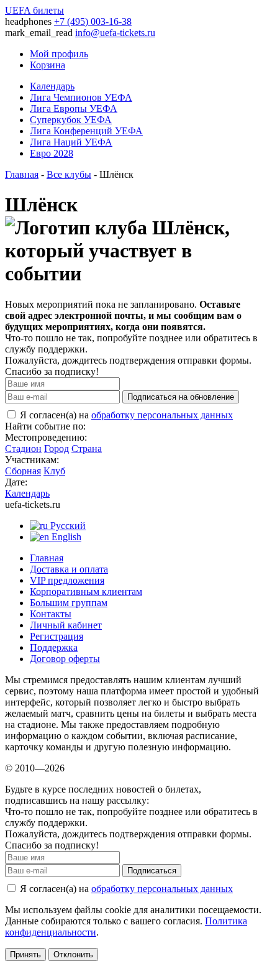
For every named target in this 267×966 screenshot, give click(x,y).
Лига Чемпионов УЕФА (81, 97)
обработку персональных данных (162, 415)
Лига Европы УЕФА (73, 108)
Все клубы (69, 174)
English (65, 536)
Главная (21, 174)
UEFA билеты (34, 10)
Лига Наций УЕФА (71, 142)
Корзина (47, 65)
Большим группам (68, 602)
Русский (67, 525)
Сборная (23, 471)
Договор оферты (65, 658)
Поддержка (54, 647)
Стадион (23, 448)
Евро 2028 (51, 153)
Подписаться (151, 870)
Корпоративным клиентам (86, 591)
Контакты (50, 614)
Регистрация (56, 636)
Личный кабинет (66, 625)
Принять (25, 954)
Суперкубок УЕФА (71, 119)
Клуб (54, 471)
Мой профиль (59, 53)
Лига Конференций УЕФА (86, 131)
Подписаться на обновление (180, 397)
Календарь (52, 86)
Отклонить (73, 954)
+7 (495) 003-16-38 (93, 21)
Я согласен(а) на (125, 415)
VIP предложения (67, 580)
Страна (86, 448)
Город (56, 448)
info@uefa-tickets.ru (115, 32)
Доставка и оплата (69, 569)
